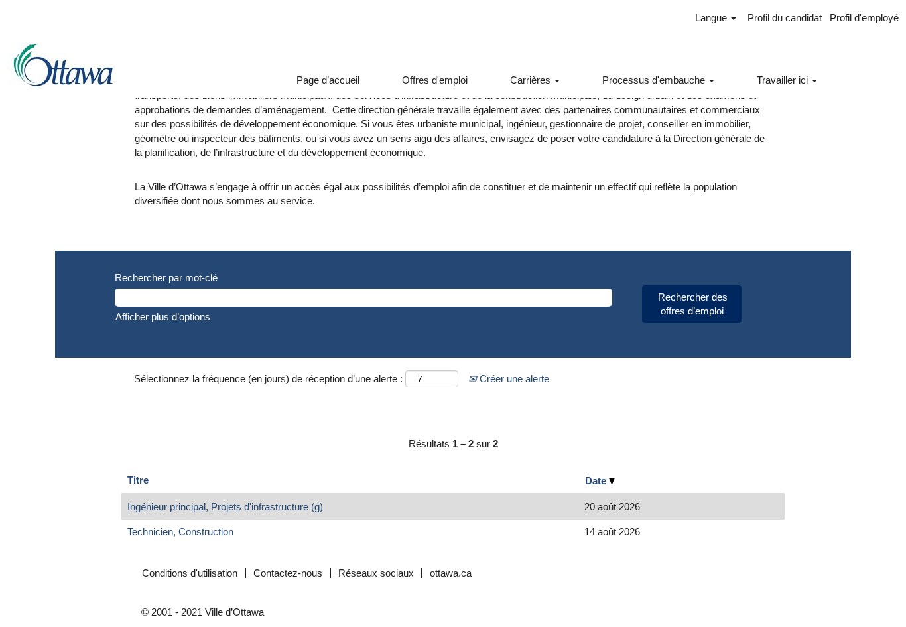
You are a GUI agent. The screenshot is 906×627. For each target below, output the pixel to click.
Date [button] (597, 480)
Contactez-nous (287, 573)
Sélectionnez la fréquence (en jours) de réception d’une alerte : (268, 378)
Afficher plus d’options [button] (162, 316)
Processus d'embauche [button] (655, 80)
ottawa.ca (451, 573)
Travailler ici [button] (783, 80)
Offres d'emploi (435, 80)
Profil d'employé (864, 17)
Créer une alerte (513, 378)
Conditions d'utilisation (189, 573)
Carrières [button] (531, 80)
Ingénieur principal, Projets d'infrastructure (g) (225, 506)
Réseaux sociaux (376, 573)
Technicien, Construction (180, 531)
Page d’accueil (327, 80)
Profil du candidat (784, 17)
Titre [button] (138, 480)
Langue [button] (712, 17)
